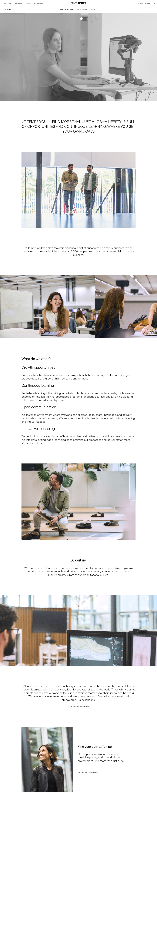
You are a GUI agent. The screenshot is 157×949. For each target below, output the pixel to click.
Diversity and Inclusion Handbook (78, 707)
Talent (29, 3)
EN (146, 3)
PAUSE (4, 99)
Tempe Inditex (7, 3)
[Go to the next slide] (154, 306)
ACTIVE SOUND (141, 99)
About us (94, 10)
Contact (140, 3)
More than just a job (66, 10)
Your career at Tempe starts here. (88, 772)
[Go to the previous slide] (3, 306)
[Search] (154, 3)
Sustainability (19, 3)
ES (149, 3)
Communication (39, 3)
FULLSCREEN (151, 99)
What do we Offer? (82, 10)
